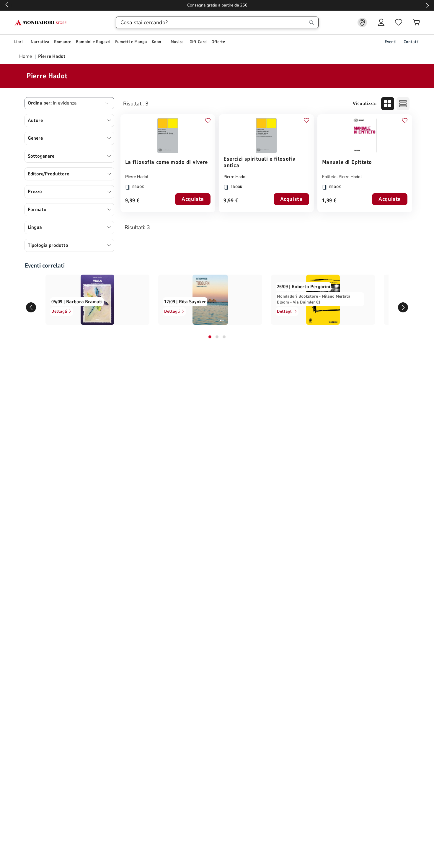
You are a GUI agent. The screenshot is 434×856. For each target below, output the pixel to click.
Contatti (412, 42)
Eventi (391, 42)
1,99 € (329, 201)
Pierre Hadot (137, 177)
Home (26, 56)
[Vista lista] (403, 103)
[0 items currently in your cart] (416, 22)
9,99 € (132, 201)
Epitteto (329, 177)
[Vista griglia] (387, 103)
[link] (362, 22)
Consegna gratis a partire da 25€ (217, 5)
